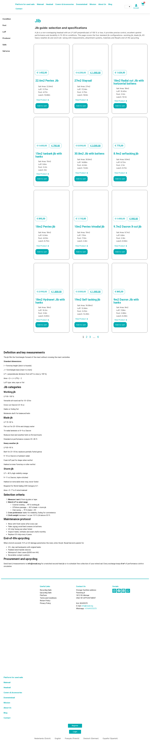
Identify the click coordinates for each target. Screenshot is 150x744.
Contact (19, 9)
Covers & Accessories (64, 4)
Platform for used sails (25, 4)
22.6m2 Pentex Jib (47, 80)
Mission (93, 4)
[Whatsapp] (128, 591)
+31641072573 (91, 608)
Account (136, 8)
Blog (110, 4)
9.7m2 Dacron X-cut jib (127, 226)
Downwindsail (81, 4)
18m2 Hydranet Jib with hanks (50, 301)
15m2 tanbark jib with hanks (48, 155)
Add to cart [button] (42, 106)
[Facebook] (119, 591)
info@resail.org (87, 606)
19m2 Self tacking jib (87, 299)
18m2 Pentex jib (45, 226)
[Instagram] (114, 591)
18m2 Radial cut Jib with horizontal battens (129, 82)
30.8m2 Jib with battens (89, 153)
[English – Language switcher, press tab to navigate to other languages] (128, 6)
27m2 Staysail (83, 80)
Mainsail (40, 4)
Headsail (49, 4)
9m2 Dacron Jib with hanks (126, 301)
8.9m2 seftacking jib (126, 153)
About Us (102, 4)
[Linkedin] (123, 591)
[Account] (136, 5)
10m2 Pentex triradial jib (89, 226)
